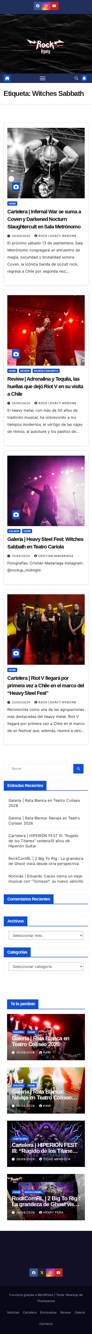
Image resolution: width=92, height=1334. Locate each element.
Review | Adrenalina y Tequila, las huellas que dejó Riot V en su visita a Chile (45, 386)
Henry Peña (53, 1212)
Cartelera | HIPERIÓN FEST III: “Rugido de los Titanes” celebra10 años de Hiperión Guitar (43, 840)
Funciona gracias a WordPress (31, 1295)
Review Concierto (46, 370)
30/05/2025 (21, 236)
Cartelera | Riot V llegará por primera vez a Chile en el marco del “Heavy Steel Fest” (45, 685)
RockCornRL (33, 1192)
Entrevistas (48, 1312)
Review (24, 370)
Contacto (46, 1324)
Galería (14, 531)
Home (12, 203)
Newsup (72, 1295)
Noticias (13, 1312)
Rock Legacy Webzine (57, 236)
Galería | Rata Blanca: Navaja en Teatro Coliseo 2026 (42, 1097)
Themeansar (46, 1301)
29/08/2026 (26, 1052)
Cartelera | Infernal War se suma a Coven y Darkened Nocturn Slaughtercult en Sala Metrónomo (44, 219)
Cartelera (20, 1138)
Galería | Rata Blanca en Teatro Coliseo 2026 (40, 1041)
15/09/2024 (21, 556)
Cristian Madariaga (55, 556)
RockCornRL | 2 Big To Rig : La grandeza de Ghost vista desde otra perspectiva (46, 1204)
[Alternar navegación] (43, 78)
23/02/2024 (21, 702)
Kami (47, 1052)
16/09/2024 (21, 403)
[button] (76, 78)
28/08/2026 (26, 1159)
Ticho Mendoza (56, 1159)
